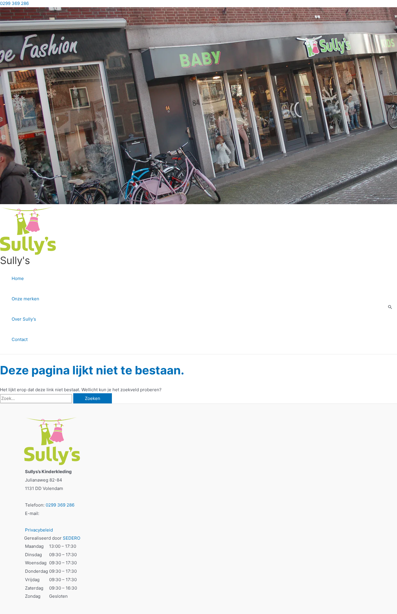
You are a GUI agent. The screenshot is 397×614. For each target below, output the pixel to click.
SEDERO (71, 538)
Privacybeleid (39, 530)
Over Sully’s (24, 319)
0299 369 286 (14, 3)
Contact (20, 339)
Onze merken (25, 298)
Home (18, 278)
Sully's (15, 260)
